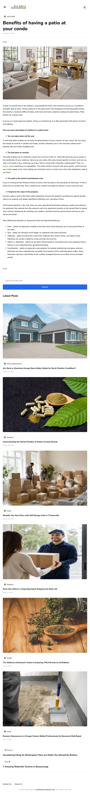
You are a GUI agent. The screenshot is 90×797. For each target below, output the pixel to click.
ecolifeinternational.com (45, 789)
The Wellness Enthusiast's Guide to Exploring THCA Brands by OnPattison (36, 662)
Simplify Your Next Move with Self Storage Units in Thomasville (31, 515)
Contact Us (7, 784)
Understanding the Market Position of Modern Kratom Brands (30, 442)
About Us (18, 784)
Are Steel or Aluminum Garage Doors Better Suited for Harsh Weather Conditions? (39, 368)
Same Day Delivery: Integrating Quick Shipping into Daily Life (30, 589)
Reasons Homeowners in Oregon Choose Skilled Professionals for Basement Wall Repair (42, 736)
